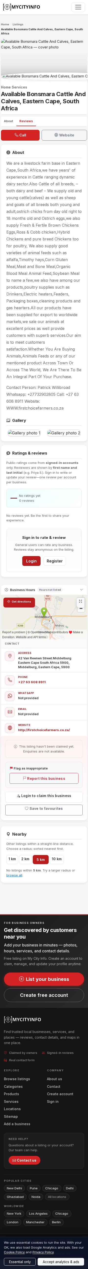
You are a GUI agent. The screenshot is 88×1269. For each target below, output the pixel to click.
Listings (18, 24)
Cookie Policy (14, 1252)
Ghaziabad (15, 1197)
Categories (13, 1086)
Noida (36, 1197)
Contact (53, 1086)
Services (11, 1101)
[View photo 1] (24, 432)
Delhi (70, 1188)
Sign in (53, 1101)
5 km (41, 859)
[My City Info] (22, 7)
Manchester (35, 1222)
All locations (57, 1197)
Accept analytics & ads (61, 1262)
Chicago (51, 1188)
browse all (14, 875)
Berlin (56, 1222)
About (8, 121)
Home (5, 24)
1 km (12, 859)
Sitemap (11, 1116)
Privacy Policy (43, 1252)
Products (11, 1094)
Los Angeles (38, 1213)
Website (66, 135)
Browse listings (17, 1079)
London (12, 1222)
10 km (57, 859)
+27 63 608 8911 (32, 682)
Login (31, 561)
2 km (25, 859)
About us (54, 1079)
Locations (12, 1109)
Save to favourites (46, 808)
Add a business (17, 1124)
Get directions (21, 601)
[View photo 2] (64, 432)
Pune (34, 1188)
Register (55, 561)
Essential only (20, 1262)
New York (14, 1213)
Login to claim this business (46, 796)
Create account (60, 1094)
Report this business (46, 778)
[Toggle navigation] (78, 7)
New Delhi (14, 1188)
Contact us (26, 1160)
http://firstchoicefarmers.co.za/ (44, 730)
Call (22, 135)
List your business (47, 979)
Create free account (44, 995)
